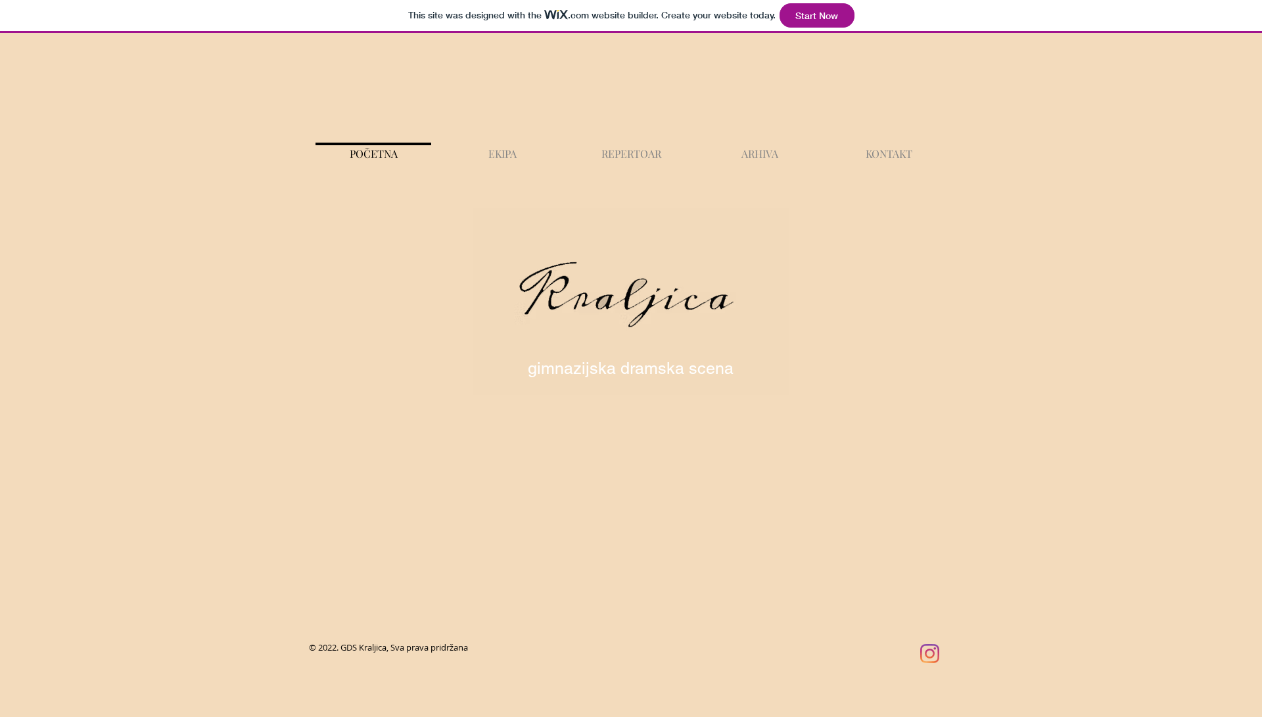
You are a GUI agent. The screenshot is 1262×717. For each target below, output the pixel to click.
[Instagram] (929, 653)
